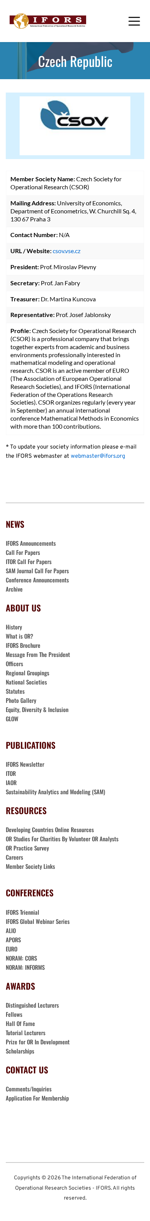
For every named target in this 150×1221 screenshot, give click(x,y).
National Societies (26, 682)
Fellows (14, 1014)
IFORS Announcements (31, 543)
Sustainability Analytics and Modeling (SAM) (55, 791)
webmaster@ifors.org (98, 456)
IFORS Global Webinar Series (38, 921)
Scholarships (20, 1051)
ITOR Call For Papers (29, 561)
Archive (14, 589)
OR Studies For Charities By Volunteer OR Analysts (62, 838)
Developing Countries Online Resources (50, 829)
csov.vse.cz (66, 250)
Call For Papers (23, 552)
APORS (13, 939)
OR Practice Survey (27, 848)
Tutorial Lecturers (25, 1032)
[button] (134, 21)
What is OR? (19, 636)
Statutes (15, 691)
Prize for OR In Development (38, 1041)
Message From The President (38, 654)
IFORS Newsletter (25, 764)
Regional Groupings (27, 672)
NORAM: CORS (21, 958)
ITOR (11, 773)
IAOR (11, 782)
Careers (15, 857)
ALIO (11, 930)
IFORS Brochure (23, 645)
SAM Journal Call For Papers (38, 570)
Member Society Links (31, 866)
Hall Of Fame (20, 1023)
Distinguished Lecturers (32, 1005)
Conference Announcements (37, 580)
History (14, 627)
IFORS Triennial (22, 912)
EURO (11, 949)
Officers (14, 663)
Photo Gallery (21, 700)
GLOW (13, 718)
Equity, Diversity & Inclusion (38, 709)
